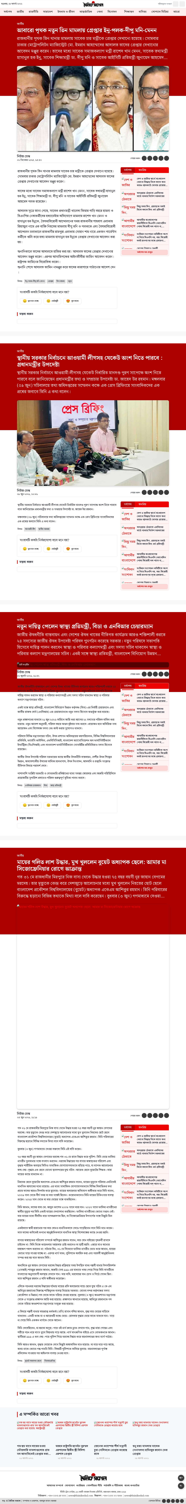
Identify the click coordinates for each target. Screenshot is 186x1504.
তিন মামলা (61, 281)
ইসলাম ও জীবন (66, 11)
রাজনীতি (33, 11)
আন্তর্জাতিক (86, 11)
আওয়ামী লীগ (30, 529)
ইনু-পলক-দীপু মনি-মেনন (35, 281)
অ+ (181, 1478)
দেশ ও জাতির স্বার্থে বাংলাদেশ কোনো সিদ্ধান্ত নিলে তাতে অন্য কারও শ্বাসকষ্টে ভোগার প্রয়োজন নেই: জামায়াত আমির (152, 182)
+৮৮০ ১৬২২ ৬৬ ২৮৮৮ (112, 1495)
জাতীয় (20, 11)
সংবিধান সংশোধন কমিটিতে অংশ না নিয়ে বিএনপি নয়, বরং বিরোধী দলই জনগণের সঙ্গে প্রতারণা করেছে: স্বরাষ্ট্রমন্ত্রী (152, 237)
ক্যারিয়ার (80, 1486)
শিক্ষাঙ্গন (129, 11)
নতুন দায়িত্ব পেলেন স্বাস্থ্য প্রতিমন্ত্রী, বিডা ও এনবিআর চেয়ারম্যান (85, 626)
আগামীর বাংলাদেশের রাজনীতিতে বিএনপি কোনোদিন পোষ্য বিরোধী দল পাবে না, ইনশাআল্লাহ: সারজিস (151, 223)
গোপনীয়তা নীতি (94, 1486)
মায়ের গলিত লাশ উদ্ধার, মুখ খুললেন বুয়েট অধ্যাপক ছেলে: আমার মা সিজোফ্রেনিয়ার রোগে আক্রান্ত (91, 866)
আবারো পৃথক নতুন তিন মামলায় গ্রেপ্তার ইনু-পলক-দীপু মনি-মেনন (87, 30)
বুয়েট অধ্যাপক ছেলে (33, 1361)
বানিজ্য (143, 11)
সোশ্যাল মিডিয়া (159, 11)
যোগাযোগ (70, 1486)
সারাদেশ (48, 11)
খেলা (100, 11)
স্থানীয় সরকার (44, 529)
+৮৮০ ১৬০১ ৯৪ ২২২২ (57, 1495)
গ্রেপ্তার (50, 281)
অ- (181, 1486)
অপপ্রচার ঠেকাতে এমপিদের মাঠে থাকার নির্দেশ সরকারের (150, 195)
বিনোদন (112, 11)
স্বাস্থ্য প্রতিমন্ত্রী (56, 785)
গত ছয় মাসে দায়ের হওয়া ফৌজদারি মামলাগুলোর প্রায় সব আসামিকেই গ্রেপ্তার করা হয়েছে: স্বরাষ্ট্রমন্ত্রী (33, 1450)
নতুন (70, 281)
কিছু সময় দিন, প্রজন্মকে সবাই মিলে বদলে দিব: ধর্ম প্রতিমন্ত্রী (151, 208)
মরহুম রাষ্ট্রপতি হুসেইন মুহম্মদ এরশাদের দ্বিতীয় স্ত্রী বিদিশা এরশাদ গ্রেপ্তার (72, 1450)
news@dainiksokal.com (80, 1495)
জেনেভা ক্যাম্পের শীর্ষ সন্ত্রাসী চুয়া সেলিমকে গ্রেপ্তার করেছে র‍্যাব (110, 1450)
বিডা (45, 785)
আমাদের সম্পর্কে (55, 1486)
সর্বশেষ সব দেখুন (145, 252)
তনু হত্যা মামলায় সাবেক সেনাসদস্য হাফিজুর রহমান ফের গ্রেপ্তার (150, 1450)
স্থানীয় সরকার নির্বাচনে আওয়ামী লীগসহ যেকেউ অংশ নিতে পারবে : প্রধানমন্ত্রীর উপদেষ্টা (89, 361)
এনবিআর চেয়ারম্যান (33, 785)
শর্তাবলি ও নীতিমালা (113, 1486)
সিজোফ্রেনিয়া (50, 1361)
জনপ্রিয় (142, 170)
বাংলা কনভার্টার (131, 1486)
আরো (176, 11)
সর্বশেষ (8, 11)
